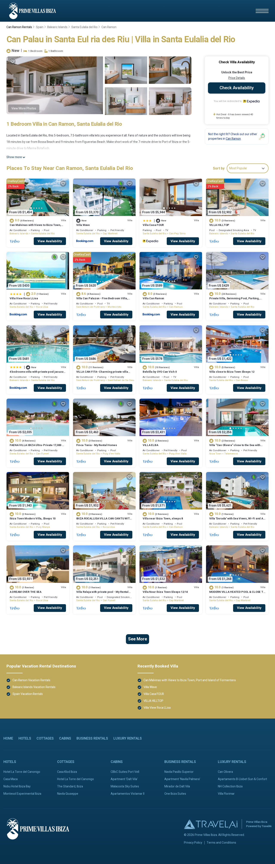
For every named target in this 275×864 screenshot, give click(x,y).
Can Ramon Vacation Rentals (31, 680)
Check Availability (237, 88)
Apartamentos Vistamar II (127, 793)
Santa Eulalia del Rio (84, 27)
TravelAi (267, 826)
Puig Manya (43, 527)
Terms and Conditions (221, 842)
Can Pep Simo (177, 233)
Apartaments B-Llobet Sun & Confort (242, 779)
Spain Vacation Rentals (27, 694)
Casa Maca (10, 779)
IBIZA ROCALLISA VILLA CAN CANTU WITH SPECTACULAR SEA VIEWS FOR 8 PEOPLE (104, 520)
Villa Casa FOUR (153, 225)
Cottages (45, 738)
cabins (65, 738)
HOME (8, 738)
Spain (39, 27)
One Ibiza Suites (175, 793)
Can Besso (242, 380)
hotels (24, 738)
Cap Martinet (110, 233)
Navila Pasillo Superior (179, 772)
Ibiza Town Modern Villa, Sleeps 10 (32, 518)
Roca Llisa (42, 307)
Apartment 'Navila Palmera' (182, 779)
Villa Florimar (226, 793)
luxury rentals (127, 738)
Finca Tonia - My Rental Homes (96, 445)
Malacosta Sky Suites (125, 786)
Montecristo (114, 307)
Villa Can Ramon (153, 298)
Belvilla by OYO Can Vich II (160, 372)
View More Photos (23, 108)
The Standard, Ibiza (70, 786)
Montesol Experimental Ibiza (22, 793)
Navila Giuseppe (67, 793)
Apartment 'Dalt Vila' (124, 779)
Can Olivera (225, 772)
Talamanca (231, 453)
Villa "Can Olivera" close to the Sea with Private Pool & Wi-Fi (234, 447)
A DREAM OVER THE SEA (25, 592)
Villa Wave (83, 225)
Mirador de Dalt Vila (177, 786)
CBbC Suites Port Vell (125, 772)
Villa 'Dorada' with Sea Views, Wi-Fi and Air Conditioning (237, 520)
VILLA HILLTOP (219, 225)
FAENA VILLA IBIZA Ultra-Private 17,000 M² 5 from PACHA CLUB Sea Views (38, 447)
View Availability (50, 241)
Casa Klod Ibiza (67, 772)
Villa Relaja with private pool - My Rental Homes (102, 594)
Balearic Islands (57, 27)
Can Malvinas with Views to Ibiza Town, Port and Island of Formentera (35, 227)
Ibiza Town (215, 453)
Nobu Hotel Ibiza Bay (17, 786)
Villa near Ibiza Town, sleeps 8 (163, 518)
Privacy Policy (193, 842)
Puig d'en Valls (111, 453)
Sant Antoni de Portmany (90, 307)
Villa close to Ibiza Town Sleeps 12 (231, 372)
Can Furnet (42, 453)
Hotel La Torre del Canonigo (21, 772)
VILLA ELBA (150, 445)
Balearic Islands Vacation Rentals (33, 687)
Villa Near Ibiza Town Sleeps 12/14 (165, 592)
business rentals (92, 738)
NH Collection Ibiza (230, 786)
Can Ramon (108, 27)
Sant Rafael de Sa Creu (121, 380)
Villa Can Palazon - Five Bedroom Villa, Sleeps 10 (102, 300)
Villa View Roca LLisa (24, 298)
